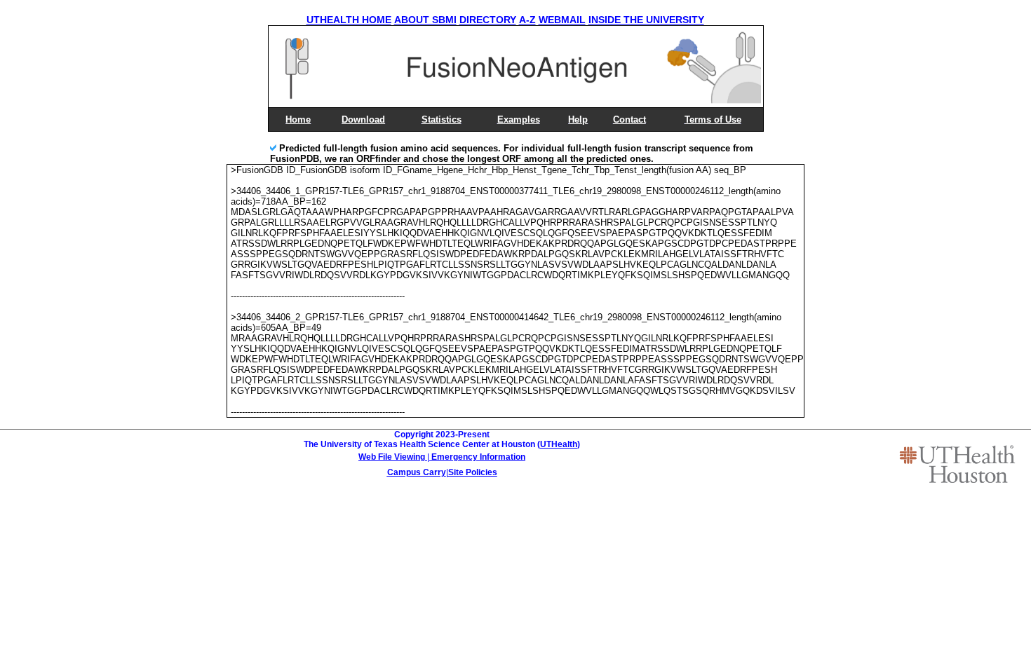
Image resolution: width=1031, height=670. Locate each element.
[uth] (957, 464)
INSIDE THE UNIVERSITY (646, 19)
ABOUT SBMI (425, 19)
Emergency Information (478, 457)
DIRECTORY (487, 19)
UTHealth (558, 444)
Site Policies (472, 472)
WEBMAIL (562, 19)
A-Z (527, 19)
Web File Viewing (391, 457)
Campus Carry (416, 472)
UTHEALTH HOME (348, 19)
